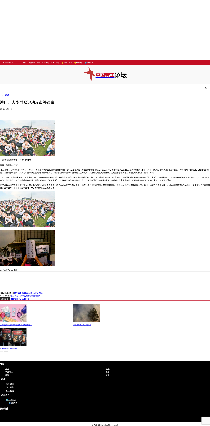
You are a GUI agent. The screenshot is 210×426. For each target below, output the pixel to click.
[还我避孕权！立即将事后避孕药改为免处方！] (13, 321)
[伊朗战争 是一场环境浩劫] (86, 321)
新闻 (7, 95)
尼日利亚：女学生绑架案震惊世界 (25, 295)
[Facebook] (189, 62)
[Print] (30, 112)
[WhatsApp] (22, 112)
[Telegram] (200, 62)
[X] (205, 62)
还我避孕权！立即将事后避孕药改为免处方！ (16, 325)
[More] (48, 112)
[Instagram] (194, 62)
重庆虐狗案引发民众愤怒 (8, 348)
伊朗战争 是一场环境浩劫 (82, 325)
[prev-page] (1, 353)
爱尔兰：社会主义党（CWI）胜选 (28, 292)
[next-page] (6, 353)
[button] (206, 88)
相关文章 (4, 299)
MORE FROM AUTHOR (20, 299)
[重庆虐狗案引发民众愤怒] (13, 345)
